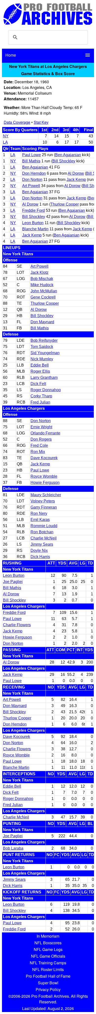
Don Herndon (34, 173)
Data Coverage (17, 122)
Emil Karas (40, 520)
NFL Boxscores (48, 943)
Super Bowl (48, 983)
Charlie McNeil (44, 538)
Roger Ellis (40, 371)
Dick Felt (38, 384)
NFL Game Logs (48, 949)
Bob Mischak (42, 279)
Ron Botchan (42, 532)
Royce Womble (44, 476)
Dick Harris (40, 557)
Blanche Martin (35, 229)
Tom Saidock (42, 347)
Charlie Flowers (17, 625)
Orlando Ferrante (45, 433)
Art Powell (31, 186)
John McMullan (44, 291)
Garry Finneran (44, 507)
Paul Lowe (31, 155)
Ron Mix (38, 452)
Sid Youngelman (45, 353)
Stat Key (41, 122)
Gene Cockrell (43, 297)
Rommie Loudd (44, 526)
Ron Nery (39, 513)
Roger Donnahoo (46, 390)
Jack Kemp (76, 179)
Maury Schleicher (46, 495)
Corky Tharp (41, 396)
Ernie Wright (41, 427)
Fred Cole (39, 445)
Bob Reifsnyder (44, 340)
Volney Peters (43, 501)
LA (5, 142)
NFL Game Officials (48, 956)
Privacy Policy (48, 989)
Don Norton (32, 179)
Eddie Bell (40, 365)
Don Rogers (41, 439)
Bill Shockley (63, 161)
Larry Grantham (44, 377)
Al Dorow (76, 173)
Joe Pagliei (13, 582)
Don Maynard (42, 322)
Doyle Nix (39, 550)
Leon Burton (33, 223)
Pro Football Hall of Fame (48, 976)
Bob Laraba (13, 848)
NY (6, 136)
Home (10, 55)
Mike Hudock (42, 285)
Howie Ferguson (45, 482)
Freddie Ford (33, 210)
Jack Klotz (39, 272)
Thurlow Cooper (64, 204)
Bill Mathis (31, 161)
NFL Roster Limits (48, 969)
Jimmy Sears (42, 544)
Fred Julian (40, 402)
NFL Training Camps (48, 963)
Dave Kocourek (44, 458)
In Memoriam (48, 936)
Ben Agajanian (68, 155)
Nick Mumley (42, 359)
